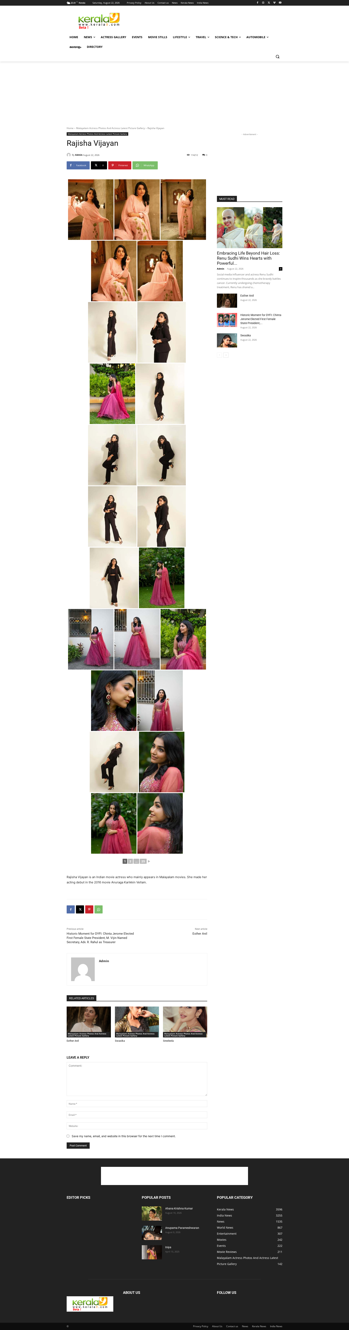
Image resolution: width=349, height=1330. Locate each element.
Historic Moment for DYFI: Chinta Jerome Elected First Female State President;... (260, 319)
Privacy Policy (200, 1326)
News (245, 1326)
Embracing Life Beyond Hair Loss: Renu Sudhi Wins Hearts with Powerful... (248, 258)
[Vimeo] (274, 3)
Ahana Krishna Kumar (179, 1208)
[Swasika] (137, 1022)
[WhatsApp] (99, 909)
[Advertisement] (204, 20)
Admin (78, 154)
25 (143, 861)
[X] (269, 3)
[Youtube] (280, 3)
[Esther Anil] (89, 1022)
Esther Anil (199, 933)
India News (276, 1326)
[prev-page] (219, 355)
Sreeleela (168, 1040)
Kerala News (259, 1326)
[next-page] (225, 355)
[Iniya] (152, 1252)
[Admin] (69, 155)
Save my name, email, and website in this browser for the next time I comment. (124, 1136)
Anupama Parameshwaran (182, 1227)
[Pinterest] (89, 909)
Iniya (168, 1247)
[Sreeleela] (185, 1022)
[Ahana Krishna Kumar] (152, 1213)
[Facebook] (257, 3)
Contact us (232, 1326)
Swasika (120, 1040)
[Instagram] (263, 3)
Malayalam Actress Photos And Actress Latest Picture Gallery (110, 128)
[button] (277, 56)
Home (70, 128)
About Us (217, 1326)
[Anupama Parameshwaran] (152, 1233)
